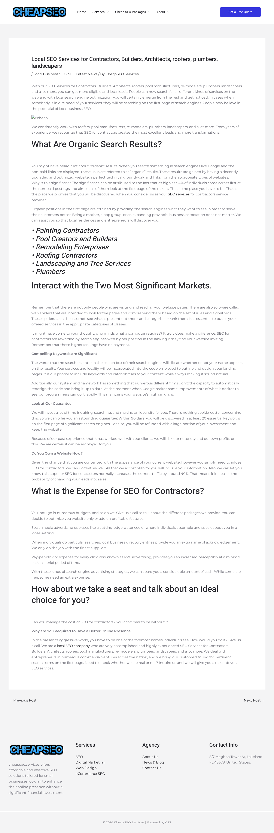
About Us (150, 757)
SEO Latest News (82, 74)
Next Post (254, 700)
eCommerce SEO (90, 774)
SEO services (179, 194)
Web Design (86, 768)
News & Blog (153, 762)
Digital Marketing (90, 762)
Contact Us (151, 768)
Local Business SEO (50, 74)
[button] (107, 12)
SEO (79, 757)
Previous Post (23, 700)
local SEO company (73, 646)
